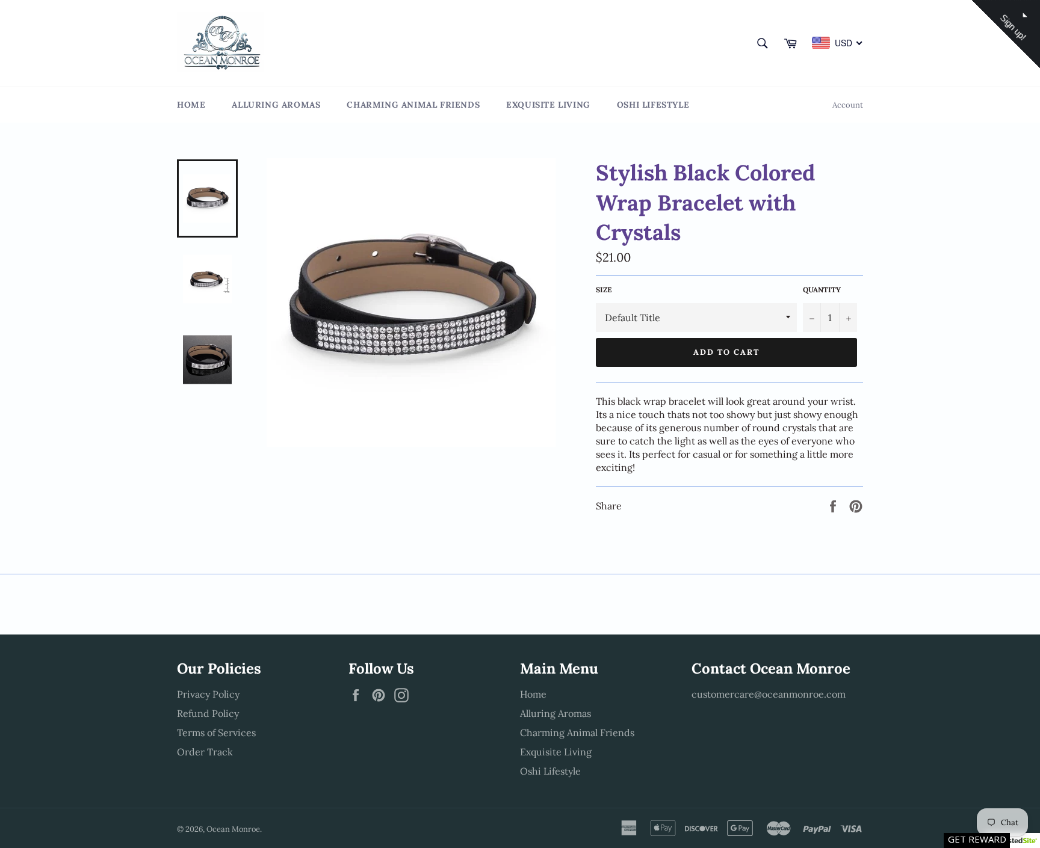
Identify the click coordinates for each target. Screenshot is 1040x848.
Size (603, 289)
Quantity (822, 289)
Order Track (205, 752)
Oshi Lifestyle (653, 104)
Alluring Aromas (276, 104)
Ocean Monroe (233, 829)
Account (847, 105)
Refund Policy (208, 713)
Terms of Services (216, 733)
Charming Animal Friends (413, 104)
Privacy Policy (208, 694)
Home (191, 104)
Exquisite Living (548, 104)
